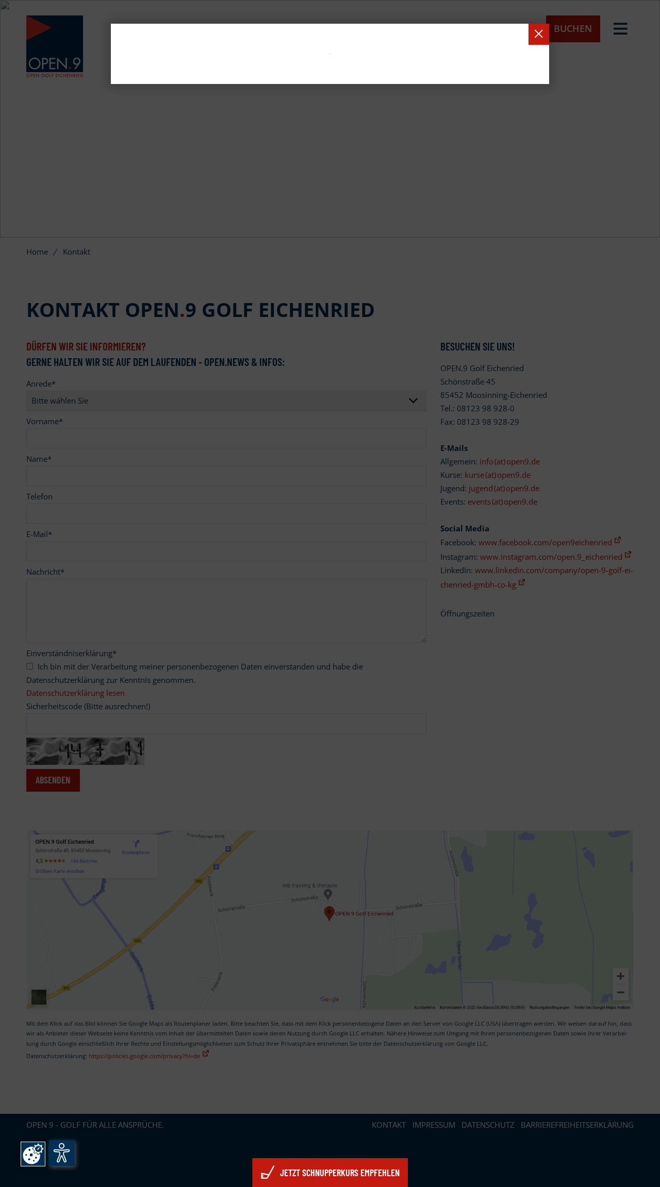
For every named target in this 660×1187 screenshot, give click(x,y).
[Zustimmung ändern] (33, 1154)
